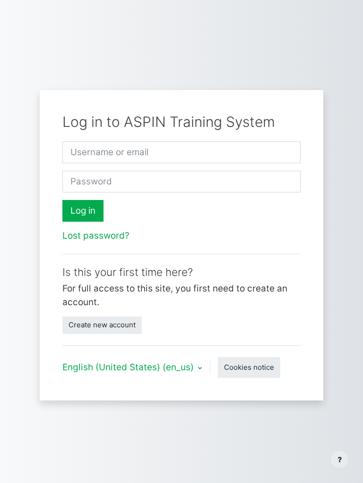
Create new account (102, 324)
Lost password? (96, 235)
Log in (82, 210)
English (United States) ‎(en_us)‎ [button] (129, 367)
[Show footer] (339, 459)
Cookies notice (249, 367)
